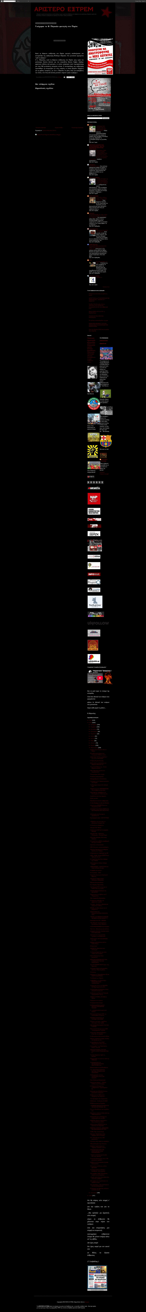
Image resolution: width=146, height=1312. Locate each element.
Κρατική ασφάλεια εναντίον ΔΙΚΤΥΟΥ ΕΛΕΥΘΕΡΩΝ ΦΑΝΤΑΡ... (97, 1006)
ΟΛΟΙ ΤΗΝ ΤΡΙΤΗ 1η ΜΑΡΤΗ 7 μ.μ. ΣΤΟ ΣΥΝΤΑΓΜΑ (98, 757)
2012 (90, 720)
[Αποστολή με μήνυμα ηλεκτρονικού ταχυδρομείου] (67, 77)
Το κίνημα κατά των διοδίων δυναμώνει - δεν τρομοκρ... (98, 1170)
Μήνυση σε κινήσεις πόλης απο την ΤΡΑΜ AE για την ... (99, 1113)
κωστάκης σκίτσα (94, 276)
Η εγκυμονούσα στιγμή (96, 1002)
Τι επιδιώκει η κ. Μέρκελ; (96, 978)
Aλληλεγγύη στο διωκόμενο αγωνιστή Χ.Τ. (97, 814)
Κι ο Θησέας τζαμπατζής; (97, 884)
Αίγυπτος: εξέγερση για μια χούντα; (99, 929)
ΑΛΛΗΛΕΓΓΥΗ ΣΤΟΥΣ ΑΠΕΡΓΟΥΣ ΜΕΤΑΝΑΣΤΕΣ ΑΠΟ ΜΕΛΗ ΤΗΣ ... (99, 810)
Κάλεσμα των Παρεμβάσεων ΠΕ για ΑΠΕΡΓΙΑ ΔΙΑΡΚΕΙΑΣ (99, 975)
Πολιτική (90, 338)
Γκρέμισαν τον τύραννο (96, 1000)
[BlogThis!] (69, 77)
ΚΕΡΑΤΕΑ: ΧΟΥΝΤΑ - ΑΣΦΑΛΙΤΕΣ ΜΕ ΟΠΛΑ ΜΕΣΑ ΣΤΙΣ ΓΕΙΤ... (99, 1128)
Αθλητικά (89, 355)
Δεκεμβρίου (94, 724)
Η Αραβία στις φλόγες (96, 870)
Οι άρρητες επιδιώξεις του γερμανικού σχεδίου (97, 901)
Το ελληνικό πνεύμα (94, 166)
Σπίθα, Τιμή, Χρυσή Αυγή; (97, 1131)
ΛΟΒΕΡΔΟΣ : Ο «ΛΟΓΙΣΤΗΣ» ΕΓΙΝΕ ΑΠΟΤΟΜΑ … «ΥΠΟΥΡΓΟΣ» (98, 982)
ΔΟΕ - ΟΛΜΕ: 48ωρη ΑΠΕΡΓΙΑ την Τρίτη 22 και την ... (99, 856)
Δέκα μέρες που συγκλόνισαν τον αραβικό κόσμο (99, 1181)
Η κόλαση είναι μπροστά (96, 776)
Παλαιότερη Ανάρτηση (77, 127)
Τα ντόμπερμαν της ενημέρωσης (98, 1098)
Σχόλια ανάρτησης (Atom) (49, 130)
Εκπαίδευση (91, 350)
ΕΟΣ (90, 260)
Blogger (87, 1302)
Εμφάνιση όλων (106, 286)
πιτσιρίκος (92, 164)
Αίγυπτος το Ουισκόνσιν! (97, 844)
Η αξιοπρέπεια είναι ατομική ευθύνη (99, 1036)
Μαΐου (92, 740)
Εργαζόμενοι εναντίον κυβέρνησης (99, 800)
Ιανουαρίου (94, 1192)
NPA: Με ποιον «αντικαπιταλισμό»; (99, 847)
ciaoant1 (91, 213)
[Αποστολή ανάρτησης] (64, 77)
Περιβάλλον (90, 360)
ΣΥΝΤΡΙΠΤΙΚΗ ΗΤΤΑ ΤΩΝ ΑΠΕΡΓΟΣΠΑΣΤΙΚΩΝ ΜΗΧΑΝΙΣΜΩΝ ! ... (97, 1151)
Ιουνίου (93, 738)
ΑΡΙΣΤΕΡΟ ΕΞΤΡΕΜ (63, 9)
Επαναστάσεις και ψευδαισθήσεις (99, 1067)
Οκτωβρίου (94, 729)
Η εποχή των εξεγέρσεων (97, 825)
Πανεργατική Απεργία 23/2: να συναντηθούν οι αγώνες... (98, 1014)
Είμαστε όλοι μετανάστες (96, 882)
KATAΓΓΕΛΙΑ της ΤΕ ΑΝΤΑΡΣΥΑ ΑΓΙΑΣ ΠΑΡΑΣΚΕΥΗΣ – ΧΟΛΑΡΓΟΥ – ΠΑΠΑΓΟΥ (99, 300)
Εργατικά (91, 343)
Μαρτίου (93, 745)
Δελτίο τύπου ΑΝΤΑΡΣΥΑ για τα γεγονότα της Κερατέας (98, 1125)
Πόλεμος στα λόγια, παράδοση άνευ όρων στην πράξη (98, 1022)
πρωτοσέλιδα (94, 1289)
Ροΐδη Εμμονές (93, 244)
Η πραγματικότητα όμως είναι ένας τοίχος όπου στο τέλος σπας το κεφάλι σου (97, 247)
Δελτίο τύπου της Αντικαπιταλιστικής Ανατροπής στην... (99, 913)
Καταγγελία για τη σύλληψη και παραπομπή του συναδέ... (98, 1117)
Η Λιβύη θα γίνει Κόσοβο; (97, 760)
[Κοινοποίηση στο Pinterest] (74, 77)
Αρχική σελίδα (58, 127)
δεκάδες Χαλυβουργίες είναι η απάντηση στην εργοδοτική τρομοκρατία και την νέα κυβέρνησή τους (98, 306)
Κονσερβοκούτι (91, 357)
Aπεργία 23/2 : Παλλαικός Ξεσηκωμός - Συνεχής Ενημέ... (99, 834)
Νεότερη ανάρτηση (41, 127)
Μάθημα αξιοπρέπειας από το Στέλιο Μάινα (98, 943)
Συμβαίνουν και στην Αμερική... (98, 796)
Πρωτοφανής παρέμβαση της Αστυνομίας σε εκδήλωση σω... (99, 793)
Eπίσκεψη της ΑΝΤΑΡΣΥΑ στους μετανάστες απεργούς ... (98, 1092)
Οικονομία (90, 354)
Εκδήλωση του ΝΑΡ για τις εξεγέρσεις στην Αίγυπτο (97, 1095)
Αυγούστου (94, 733)
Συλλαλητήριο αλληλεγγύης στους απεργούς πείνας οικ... (99, 990)
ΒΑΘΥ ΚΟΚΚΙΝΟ (93, 196)
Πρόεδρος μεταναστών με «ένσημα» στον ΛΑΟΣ (97, 1018)
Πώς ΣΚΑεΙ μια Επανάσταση (97, 1080)
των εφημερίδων (100, 1289)
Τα (91, 1289)
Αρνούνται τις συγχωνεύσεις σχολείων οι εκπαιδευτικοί (97, 935)
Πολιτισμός (90, 352)
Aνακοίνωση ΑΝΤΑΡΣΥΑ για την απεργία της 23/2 (98, 806)
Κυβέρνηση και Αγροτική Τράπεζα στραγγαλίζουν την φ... (99, 993)
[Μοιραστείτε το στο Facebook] (72, 77)
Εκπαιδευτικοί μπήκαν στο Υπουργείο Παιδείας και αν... (98, 754)
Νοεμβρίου (94, 727)
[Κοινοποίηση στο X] (70, 77)
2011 (90, 722)
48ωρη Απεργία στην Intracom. (98, 1143)
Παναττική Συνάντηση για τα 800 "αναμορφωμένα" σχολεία (99, 1029)
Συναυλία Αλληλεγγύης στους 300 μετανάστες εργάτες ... (99, 1159)
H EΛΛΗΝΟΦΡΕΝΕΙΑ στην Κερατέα (99, 926)
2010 (90, 1195)
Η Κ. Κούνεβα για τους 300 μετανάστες (97, 1138)
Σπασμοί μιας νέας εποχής (97, 774)
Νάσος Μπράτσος (94, 177)
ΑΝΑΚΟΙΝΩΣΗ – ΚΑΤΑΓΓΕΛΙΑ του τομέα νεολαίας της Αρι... (99, 867)
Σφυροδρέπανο (93, 229)
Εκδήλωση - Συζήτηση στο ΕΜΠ (99, 1101)
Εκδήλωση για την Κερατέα (97, 1103)
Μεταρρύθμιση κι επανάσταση (98, 779)
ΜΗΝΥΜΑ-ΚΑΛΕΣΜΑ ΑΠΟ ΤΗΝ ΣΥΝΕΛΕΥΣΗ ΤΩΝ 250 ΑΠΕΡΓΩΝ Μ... (98, 961)
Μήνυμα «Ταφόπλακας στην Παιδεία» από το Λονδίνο (97, 1134)
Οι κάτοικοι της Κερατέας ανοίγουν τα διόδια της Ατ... (99, 1189)
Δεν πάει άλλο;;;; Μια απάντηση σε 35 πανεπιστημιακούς (99, 1185)
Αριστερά (91, 340)
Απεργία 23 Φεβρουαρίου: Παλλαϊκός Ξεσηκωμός (97, 879)
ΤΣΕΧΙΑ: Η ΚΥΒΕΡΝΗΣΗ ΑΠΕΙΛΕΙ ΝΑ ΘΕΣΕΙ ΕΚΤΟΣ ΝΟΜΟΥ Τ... (99, 917)
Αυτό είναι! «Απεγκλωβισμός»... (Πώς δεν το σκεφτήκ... (98, 1033)
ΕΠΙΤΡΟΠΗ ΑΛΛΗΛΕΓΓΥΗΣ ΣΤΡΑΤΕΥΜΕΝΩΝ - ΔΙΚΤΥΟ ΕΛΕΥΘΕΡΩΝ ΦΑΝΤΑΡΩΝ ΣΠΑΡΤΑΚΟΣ (96, 147)
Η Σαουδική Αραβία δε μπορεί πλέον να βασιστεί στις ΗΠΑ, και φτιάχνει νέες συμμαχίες (98, 216)
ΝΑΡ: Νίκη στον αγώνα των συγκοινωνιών (97, 771)
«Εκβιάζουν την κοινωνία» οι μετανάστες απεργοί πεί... (97, 822)
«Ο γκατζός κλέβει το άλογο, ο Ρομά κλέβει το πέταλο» (101, 199)
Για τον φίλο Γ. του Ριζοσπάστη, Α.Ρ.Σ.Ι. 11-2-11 (98, 1046)
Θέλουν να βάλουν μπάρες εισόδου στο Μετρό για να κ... (99, 1039)
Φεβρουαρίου (94, 747)
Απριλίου (93, 743)
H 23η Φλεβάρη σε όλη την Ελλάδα (99, 803)
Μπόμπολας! (93, 946)
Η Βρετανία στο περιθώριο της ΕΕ (99, 853)
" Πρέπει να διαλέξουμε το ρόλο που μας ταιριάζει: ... (98, 1155)
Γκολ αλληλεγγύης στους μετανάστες (97, 956)
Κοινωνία (91, 345)
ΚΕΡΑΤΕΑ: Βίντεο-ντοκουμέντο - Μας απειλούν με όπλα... (98, 1121)
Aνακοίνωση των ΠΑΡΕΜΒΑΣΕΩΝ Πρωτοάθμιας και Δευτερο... (99, 789)
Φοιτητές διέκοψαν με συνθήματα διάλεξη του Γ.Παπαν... (99, 850)
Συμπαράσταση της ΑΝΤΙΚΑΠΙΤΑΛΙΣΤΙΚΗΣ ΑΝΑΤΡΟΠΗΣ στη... (97, 1064)
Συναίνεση (93, 972)
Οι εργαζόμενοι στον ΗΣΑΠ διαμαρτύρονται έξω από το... (98, 1043)
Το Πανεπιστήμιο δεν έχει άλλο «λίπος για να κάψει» (98, 952)
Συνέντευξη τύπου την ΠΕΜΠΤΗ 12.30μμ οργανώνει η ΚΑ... (99, 986)
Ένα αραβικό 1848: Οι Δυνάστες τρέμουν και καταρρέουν (98, 1174)
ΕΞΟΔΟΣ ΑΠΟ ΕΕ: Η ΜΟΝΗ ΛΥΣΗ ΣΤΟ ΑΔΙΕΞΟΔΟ (99, 931)
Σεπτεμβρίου (94, 731)
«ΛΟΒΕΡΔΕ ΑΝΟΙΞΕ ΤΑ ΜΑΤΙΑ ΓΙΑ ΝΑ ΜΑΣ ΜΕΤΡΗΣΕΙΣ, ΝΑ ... (99, 1106)
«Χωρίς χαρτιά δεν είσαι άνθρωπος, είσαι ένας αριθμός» (99, 1177)
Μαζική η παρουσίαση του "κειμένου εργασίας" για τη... (98, 1146)
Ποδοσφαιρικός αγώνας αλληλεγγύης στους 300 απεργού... (97, 1076)
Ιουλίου (93, 736)
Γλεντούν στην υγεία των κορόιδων (99, 1141)
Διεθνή (89, 347)
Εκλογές (90, 349)
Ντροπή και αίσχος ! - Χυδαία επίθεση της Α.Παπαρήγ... (98, 1083)
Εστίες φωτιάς (94, 798)
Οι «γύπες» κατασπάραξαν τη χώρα (98, 320)
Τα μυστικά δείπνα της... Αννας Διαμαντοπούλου (98, 767)
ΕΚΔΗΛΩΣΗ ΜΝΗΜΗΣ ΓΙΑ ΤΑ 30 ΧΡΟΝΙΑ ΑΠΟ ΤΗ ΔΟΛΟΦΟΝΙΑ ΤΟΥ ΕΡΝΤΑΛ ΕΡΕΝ (98, 325)
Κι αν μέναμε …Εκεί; (95, 872)
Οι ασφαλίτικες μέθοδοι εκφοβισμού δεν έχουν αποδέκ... (99, 841)
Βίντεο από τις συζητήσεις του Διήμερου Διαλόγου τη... (98, 763)
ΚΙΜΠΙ (91, 125)
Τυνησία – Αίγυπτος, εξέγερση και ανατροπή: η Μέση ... (99, 905)
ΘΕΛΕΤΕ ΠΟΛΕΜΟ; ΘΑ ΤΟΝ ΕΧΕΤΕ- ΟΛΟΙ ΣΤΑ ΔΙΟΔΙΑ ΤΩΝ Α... (99, 1051)
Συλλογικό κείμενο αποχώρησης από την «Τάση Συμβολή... (98, 969)
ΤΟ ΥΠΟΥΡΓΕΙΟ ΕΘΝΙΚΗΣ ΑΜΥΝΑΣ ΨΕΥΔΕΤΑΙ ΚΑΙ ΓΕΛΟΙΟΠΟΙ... (97, 1071)
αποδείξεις (99, 277)
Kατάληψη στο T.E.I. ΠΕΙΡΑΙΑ (98, 920)
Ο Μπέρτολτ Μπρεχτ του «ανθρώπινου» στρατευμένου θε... (98, 1087)
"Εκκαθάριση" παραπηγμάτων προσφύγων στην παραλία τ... (99, 923)
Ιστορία (89, 359)
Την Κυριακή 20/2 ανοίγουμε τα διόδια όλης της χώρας (98, 887)
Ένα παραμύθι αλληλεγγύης (97, 898)
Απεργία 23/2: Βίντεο (95, 827)
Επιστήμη (89, 362)
